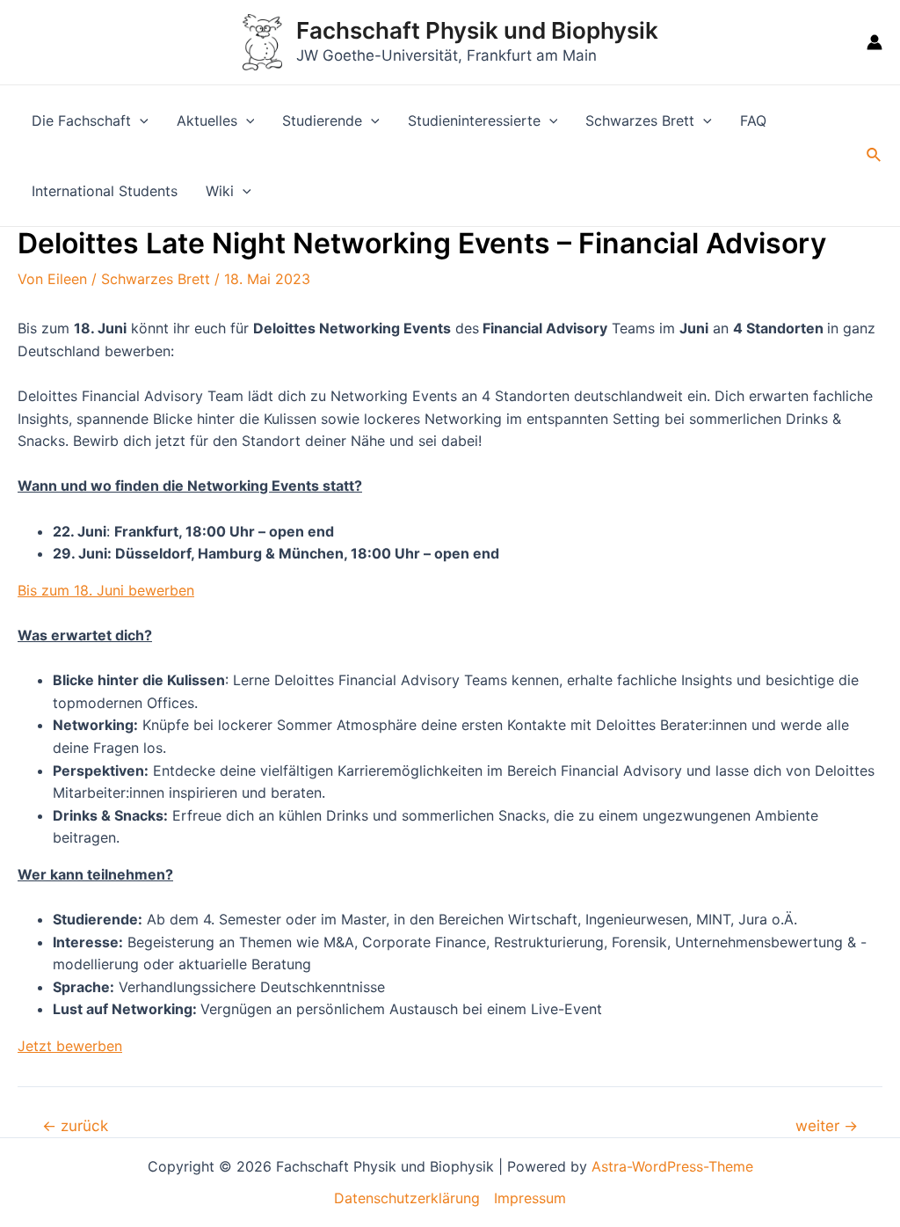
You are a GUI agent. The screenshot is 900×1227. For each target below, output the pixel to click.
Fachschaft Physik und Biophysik (477, 30)
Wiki (220, 191)
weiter (826, 1125)
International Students (105, 191)
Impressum (530, 1198)
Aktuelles (207, 120)
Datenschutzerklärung (407, 1198)
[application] (140, 120)
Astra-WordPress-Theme (672, 1166)
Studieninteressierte (474, 120)
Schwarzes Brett (639, 120)
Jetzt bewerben (70, 1046)
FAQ (753, 120)
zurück (75, 1125)
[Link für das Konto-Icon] (874, 42)
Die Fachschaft (81, 120)
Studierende (322, 120)
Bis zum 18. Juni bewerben (106, 590)
